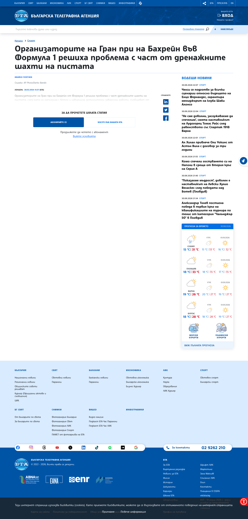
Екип (202, 482)
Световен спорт (209, 377)
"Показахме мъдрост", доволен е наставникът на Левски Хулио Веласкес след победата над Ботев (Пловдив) (206, 186)
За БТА (166, 465)
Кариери (167, 491)
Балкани (42, 3)
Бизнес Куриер (133, 386)
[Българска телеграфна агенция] (21, 464)
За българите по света (27, 421)
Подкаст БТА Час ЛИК (100, 426)
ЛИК (69, 3)
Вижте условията (84, 136)
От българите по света (28, 417)
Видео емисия (96, 417)
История (168, 482)
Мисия (166, 478)
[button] (140, 3)
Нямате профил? (225, 20)
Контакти (206, 486)
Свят (30, 3)
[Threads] (45, 447)
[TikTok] (97, 447)
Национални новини (25, 377)
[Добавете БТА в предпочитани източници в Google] (137, 447)
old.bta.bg (205, 495)
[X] (71, 447)
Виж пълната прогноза (199, 345)
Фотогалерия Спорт (63, 430)
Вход (227, 15)
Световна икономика (137, 377)
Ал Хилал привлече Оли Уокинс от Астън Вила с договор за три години (207, 146)
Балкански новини (98, 377)
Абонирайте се (58, 122)
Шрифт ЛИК (206, 465)
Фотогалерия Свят (62, 421)
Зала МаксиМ (207, 473)
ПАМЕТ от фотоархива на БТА (68, 434)
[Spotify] (111, 447)
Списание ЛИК (207, 478)
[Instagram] (32, 447)
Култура (167, 377)
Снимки (100, 3)
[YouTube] (58, 447)
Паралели (57, 382)
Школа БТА (168, 495)
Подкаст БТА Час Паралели (103, 421)
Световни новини (61, 377)
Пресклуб (222, 3)
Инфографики (127, 3)
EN (232, 3)
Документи (169, 486)
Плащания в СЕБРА (210, 491)
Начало (19, 41)
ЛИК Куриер (169, 391)
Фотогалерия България (64, 417)
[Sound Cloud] (124, 447)
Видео (112, 3)
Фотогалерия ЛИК (61, 426)
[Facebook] (19, 447)
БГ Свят (89, 3)
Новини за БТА (170, 473)
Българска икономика (137, 382)
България (19, 3)
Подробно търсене (193, 29)
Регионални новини (25, 382)
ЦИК (17, 400)
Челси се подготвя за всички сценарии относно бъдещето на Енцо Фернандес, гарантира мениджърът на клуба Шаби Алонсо (206, 97)
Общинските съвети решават (26, 388)
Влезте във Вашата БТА (110, 122)
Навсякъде (227, 29)
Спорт (78, 3)
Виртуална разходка (174, 469)
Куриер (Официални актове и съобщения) (30, 395)
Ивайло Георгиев (23, 77)
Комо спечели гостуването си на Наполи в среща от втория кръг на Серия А (207, 165)
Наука (166, 382)
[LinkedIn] (84, 447)
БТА (211, 3)
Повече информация (133, 511)
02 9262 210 (213, 447)
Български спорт (209, 382)
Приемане (108, 511)
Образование (170, 386)
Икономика (57, 3)
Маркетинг (206, 469)
